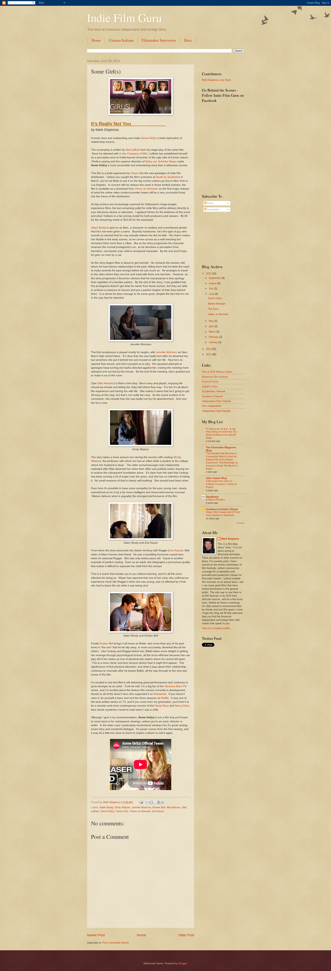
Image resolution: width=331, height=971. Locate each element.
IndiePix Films (210, 386)
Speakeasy (212, 496)
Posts (210, 203)
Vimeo (134, 173)
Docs (188, 40)
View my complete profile (216, 628)
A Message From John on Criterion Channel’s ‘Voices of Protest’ (221, 484)
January (213, 342)
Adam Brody (98, 227)
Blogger (183, 963)
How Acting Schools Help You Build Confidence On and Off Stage (221, 434)
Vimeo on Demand (146, 188)
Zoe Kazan (175, 550)
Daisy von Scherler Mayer (161, 161)
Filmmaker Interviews (159, 40)
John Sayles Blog (216, 478)
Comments (212, 209)
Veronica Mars (173, 686)
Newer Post (96, 935)
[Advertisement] (221, 238)
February (214, 336)
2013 (209, 273)
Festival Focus (210, 381)
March (212, 331)
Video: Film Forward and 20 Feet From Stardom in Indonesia (223, 514)
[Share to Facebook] (159, 802)
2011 (209, 354)
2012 (209, 349)
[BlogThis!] (151, 802)
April (212, 326)
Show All (240, 523)
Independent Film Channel (216, 401)
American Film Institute (215, 376)
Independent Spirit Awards (216, 411)
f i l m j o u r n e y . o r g (220, 428)
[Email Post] (141, 802)
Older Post (186, 935)
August (213, 283)
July (211, 288)
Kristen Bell (106, 643)
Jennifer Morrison (166, 352)
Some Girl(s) (148, 138)
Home (96, 40)
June (212, 293)
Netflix (165, 698)
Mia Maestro (106, 383)
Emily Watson (122, 807)
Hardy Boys (162, 705)
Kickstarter (160, 694)
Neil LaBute (133, 149)
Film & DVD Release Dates (217, 371)
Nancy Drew (182, 705)
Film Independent (211, 406)
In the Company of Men (133, 153)
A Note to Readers (215, 499)
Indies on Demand (218, 314)
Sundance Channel (212, 396)
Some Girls (122, 811)
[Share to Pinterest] (162, 802)
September (215, 278)
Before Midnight (216, 303)
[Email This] (148, 802)
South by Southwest (168, 177)
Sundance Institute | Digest (222, 509)
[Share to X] (155, 802)
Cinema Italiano (121, 40)
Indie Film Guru (124, 17)
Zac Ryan (225, 79)
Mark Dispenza (210, 79)
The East (213, 308)
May (211, 321)
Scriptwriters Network (213, 391)
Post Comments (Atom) (115, 942)
